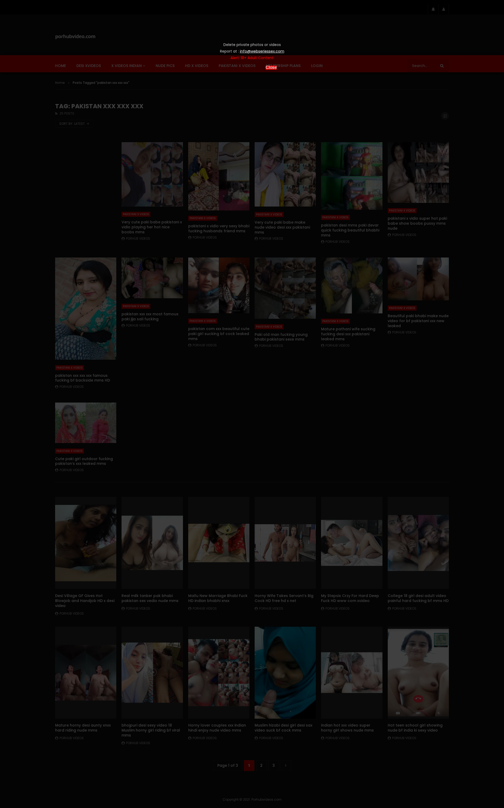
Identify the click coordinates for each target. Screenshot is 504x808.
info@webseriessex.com (262, 51)
